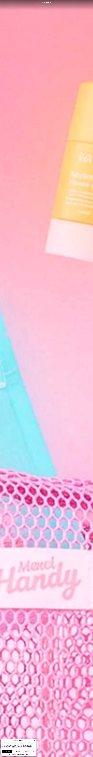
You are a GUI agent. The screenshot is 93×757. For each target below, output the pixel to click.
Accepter (7, 751)
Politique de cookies (12, 754)
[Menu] (88, 2)
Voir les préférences (29, 751)
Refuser (18, 751)
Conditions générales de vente (22, 754)
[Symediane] (46, 2)
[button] (34, 740)
